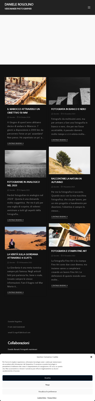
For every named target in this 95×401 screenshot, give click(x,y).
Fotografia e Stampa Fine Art (69, 250)
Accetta (47, 378)
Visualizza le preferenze (47, 391)
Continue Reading (14, 143)
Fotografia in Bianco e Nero (68, 108)
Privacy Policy (52, 398)
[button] (91, 357)
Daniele (12, 117)
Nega (48, 384)
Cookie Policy (41, 398)
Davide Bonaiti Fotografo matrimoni (22, 349)
